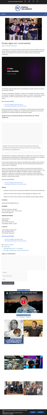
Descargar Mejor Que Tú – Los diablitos (13, 248)
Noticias (11, 244)
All (17, 317)
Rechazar (40, 412)
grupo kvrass (6, 246)
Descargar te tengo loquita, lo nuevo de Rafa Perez (16, 250)
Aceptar (32, 412)
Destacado (6, 244)
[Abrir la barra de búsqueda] (45, 14)
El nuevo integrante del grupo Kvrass (14, 104)
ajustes (11, 413)
